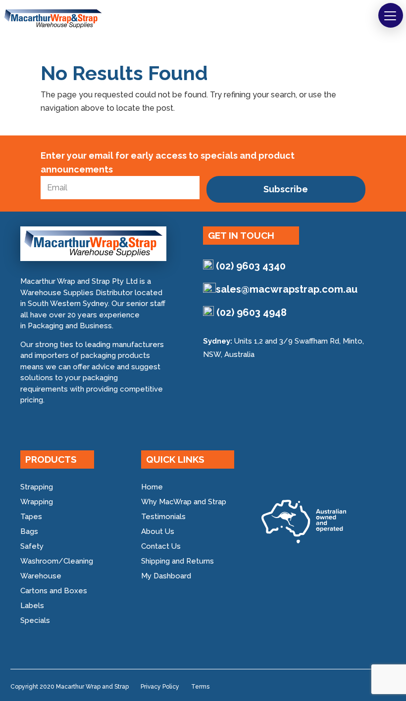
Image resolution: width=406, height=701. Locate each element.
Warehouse (40, 575)
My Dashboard (166, 575)
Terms (200, 686)
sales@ (286, 289)
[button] (390, 15)
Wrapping (36, 501)
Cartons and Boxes (53, 590)
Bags (29, 531)
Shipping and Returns (177, 561)
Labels (32, 605)
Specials (35, 620)
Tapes (31, 516)
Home (152, 486)
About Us (157, 531)
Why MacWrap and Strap (183, 501)
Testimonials (163, 516)
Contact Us (161, 546)
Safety (32, 546)
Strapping (36, 486)
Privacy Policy (160, 686)
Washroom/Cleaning (56, 561)
